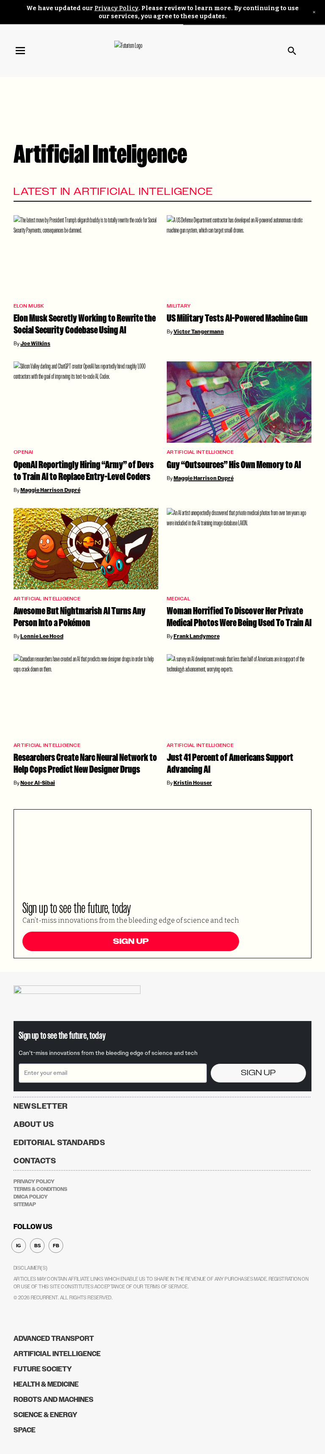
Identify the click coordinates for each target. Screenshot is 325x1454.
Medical (178, 599)
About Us (34, 1124)
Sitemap (25, 1204)
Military (178, 306)
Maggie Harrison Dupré (50, 490)
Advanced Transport (54, 1339)
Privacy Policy (116, 8)
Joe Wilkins (35, 343)
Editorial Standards (59, 1142)
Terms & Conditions (40, 1189)
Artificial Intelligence (200, 452)
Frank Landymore (197, 636)
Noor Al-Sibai (37, 783)
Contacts (35, 1160)
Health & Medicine (46, 1384)
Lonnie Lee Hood (41, 636)
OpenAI (23, 452)
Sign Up (131, 941)
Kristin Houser (193, 783)
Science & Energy (45, 1415)
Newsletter (41, 1106)
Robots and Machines (54, 1400)
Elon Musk (29, 306)
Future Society (43, 1369)
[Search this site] (292, 51)
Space (25, 1430)
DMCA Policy (31, 1197)
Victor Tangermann (199, 331)
